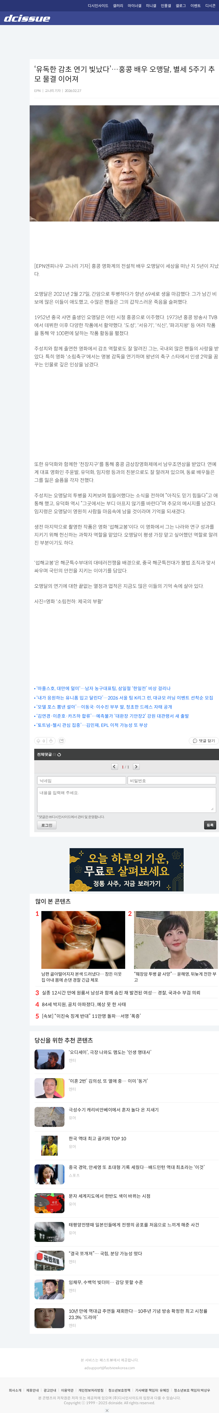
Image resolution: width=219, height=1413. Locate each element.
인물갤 (166, 5)
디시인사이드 (98, 5)
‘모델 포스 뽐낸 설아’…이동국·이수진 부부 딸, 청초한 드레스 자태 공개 (104, 707)
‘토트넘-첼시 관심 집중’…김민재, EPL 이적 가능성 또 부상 (92, 725)
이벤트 (195, 5)
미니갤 (151, 5)
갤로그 (181, 5)
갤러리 (118, 5)
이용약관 (67, 1390)
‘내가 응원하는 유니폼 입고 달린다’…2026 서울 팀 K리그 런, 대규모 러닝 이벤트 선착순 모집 (124, 698)
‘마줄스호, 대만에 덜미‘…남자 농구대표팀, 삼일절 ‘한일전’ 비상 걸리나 (103, 688)
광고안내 (50, 1390)
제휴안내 (32, 1390)
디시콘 (210, 5)
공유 (61, 741)
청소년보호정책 (119, 1390)
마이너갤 (134, 5)
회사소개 (15, 1390)
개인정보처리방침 (91, 1390)
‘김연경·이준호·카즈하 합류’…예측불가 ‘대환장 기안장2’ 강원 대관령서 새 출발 (112, 716)
